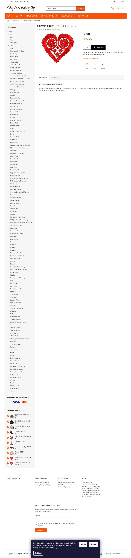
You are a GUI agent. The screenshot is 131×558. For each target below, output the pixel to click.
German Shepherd (16, 189)
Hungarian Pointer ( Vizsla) (19, 220)
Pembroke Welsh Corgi (17, 267)
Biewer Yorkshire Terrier (18, 112)
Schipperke (14, 294)
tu (56, 548)
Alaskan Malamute (16, 70)
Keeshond (13, 228)
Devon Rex (14, 363)
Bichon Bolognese (16, 103)
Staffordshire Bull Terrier (18, 322)
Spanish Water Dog (16, 319)
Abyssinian (13, 350)
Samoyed (13, 291)
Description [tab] (43, 77)
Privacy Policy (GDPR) (42, 485)
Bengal (12, 352)
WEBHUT (121, 553)
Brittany (12, 134)
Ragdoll (12, 383)
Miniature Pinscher (16, 253)
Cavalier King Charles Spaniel (20, 145)
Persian (12, 380)
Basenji (12, 90)
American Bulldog (16, 73)
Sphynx (12, 391)
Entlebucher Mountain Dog (19, 178)
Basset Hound (14, 92)
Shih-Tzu (13, 314)
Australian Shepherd (17, 84)
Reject (83, 544)
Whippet (13, 341)
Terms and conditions (42, 482)
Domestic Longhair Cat (17, 366)
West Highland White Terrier (19, 339)
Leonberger (14, 239)
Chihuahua (13, 150)
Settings (38, 553)
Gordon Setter (15, 203)
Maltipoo (13, 250)
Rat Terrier (13, 283)
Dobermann (14, 164)
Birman (12, 355)
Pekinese (13, 264)
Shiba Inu (13, 311)
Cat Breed (13, 347)
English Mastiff (15, 175)
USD (114, 1)
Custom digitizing (64, 487)
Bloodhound (14, 114)
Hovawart (13, 214)
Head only (13, 54)
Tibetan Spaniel (15, 328)
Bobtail (12, 117)
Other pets (13, 42)
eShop (10, 31)
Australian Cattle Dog (17, 81)
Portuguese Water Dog (17, 278)
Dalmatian (13, 161)
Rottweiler (13, 286)
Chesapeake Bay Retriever (19, 148)
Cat (11, 40)
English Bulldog (15, 170)
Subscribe (41, 530)
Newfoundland (15, 258)
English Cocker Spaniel (17, 173)
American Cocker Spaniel (18, 76)
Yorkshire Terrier (15, 344)
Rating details (56, 29)
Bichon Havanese (16, 109)
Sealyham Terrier (15, 303)
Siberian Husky (15, 316)
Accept (93, 544)
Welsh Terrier (14, 336)
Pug (11, 280)
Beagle (12, 95)
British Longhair (15, 358)
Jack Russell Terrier (16, 225)
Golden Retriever (15, 197)
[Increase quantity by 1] (90, 46)
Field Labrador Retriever (18, 181)
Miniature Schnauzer (17, 256)
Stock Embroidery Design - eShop (67, 483)
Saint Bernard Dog (16, 289)
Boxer (12, 128)
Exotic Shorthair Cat (16, 372)
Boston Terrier (14, 125)
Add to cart (99, 47)
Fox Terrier (13, 184)
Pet (11, 34)
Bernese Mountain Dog (17, 101)
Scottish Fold (14, 386)
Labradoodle (14, 231)
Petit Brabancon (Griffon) (18, 269)
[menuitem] (9, 16)
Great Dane (14, 206)
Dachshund (14, 159)
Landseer (13, 236)
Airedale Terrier (15, 67)
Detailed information (89, 58)
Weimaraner (14, 333)
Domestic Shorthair (16, 369)
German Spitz (14, 195)
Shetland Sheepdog (16, 308)
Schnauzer (13, 297)
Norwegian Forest (16, 377)
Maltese (12, 247)
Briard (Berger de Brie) (17, 131)
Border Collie (14, 123)
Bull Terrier (13, 139)
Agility (12, 48)
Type (11, 45)
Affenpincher (14, 62)
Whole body (14, 56)
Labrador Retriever (16, 233)
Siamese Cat (14, 388)
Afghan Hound (15, 65)
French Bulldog (15, 186)
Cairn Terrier (14, 142)
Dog (11, 37)
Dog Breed (13, 59)
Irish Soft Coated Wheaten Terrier (21, 222)
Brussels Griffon (15, 137)
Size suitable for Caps (17, 51)
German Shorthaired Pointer (19, 192)
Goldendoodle (14, 200)
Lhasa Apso (14, 242)
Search (80, 8)
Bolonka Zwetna (15, 120)
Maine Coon (14, 374)
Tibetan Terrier (15, 330)
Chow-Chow (14, 156)
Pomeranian (14, 272)
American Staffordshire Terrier (20, 78)
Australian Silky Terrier (17, 87)
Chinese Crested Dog (17, 153)
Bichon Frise (14, 106)
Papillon (12, 261)
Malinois (13, 244)
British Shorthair (15, 361)
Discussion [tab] (54, 77)
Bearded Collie (15, 98)
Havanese (13, 211)
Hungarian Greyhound (17, 217)
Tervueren (13, 325)
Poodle (12, 275)
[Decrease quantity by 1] (90, 48)
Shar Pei (13, 305)
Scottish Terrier (15, 300)
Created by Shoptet (110, 553)
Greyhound (14, 208)
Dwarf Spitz (14, 167)
